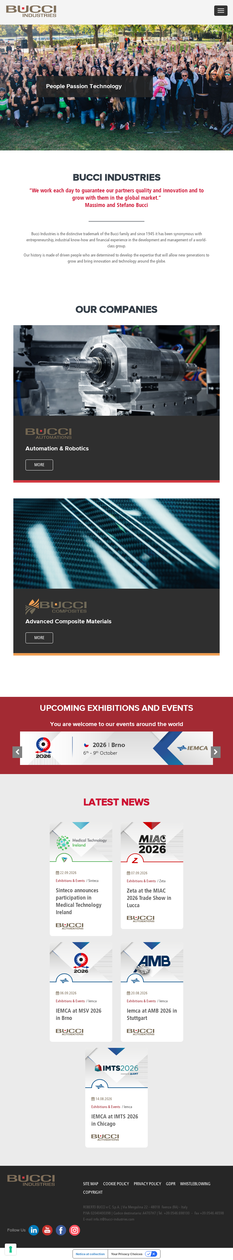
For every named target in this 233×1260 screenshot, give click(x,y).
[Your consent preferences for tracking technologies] (10, 1249)
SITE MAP (90, 1183)
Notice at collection (90, 1254)
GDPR (170, 1183)
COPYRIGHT (93, 1192)
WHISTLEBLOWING (195, 1183)
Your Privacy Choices (127, 1254)
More (39, 464)
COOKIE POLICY (116, 1183)
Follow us (16, 1230)
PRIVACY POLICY (147, 1183)
